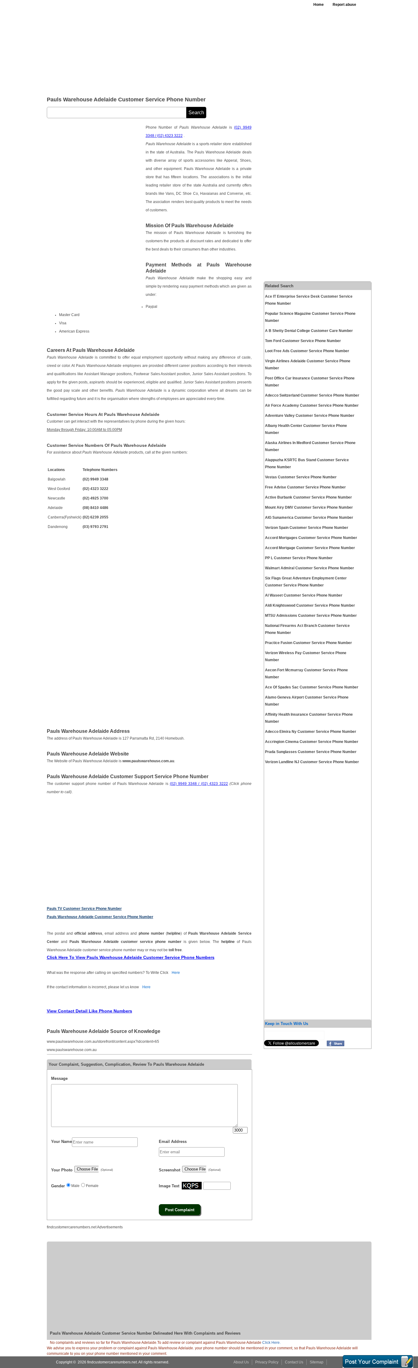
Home (318, 4)
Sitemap (316, 1362)
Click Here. (271, 1342)
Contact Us (294, 1362)
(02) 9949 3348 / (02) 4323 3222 (199, 784)
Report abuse (344, 4)
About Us (241, 1362)
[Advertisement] (196, 46)
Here (176, 972)
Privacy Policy (266, 1362)
